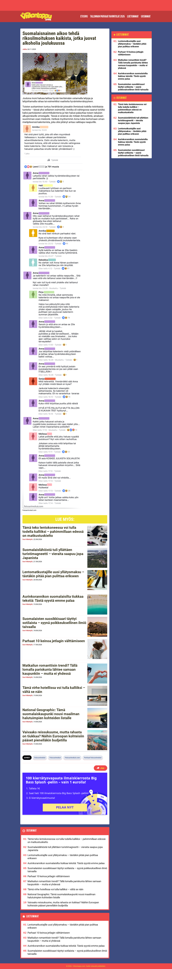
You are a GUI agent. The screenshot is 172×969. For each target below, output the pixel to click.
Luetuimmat (133, 16)
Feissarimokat (39, 758)
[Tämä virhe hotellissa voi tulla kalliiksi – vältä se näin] (97, 696)
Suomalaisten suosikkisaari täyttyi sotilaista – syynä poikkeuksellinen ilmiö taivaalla (54, 623)
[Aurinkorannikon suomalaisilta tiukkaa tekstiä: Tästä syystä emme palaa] (97, 605)
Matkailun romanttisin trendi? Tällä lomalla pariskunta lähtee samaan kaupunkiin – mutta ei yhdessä (49, 669)
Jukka (24, 49)
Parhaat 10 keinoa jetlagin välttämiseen (53, 641)
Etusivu (84, 16)
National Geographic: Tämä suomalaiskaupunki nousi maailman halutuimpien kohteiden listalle (50, 714)
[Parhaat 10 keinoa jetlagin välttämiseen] (97, 649)
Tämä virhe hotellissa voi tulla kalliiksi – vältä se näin (53, 690)
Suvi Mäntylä (27, 539)
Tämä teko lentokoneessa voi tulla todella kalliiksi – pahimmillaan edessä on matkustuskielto (53, 532)
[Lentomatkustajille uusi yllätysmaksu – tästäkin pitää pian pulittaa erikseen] (97, 580)
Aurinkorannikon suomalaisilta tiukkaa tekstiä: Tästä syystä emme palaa (52, 598)
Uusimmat (145, 16)
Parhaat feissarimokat (92, 758)
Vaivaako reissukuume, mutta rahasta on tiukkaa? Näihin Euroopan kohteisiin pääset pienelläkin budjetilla (53, 736)
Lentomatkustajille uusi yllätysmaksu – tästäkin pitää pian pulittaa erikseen (53, 574)
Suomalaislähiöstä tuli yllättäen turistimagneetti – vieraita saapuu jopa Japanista (52, 554)
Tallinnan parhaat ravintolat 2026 (107, 16)
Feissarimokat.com (72, 758)
